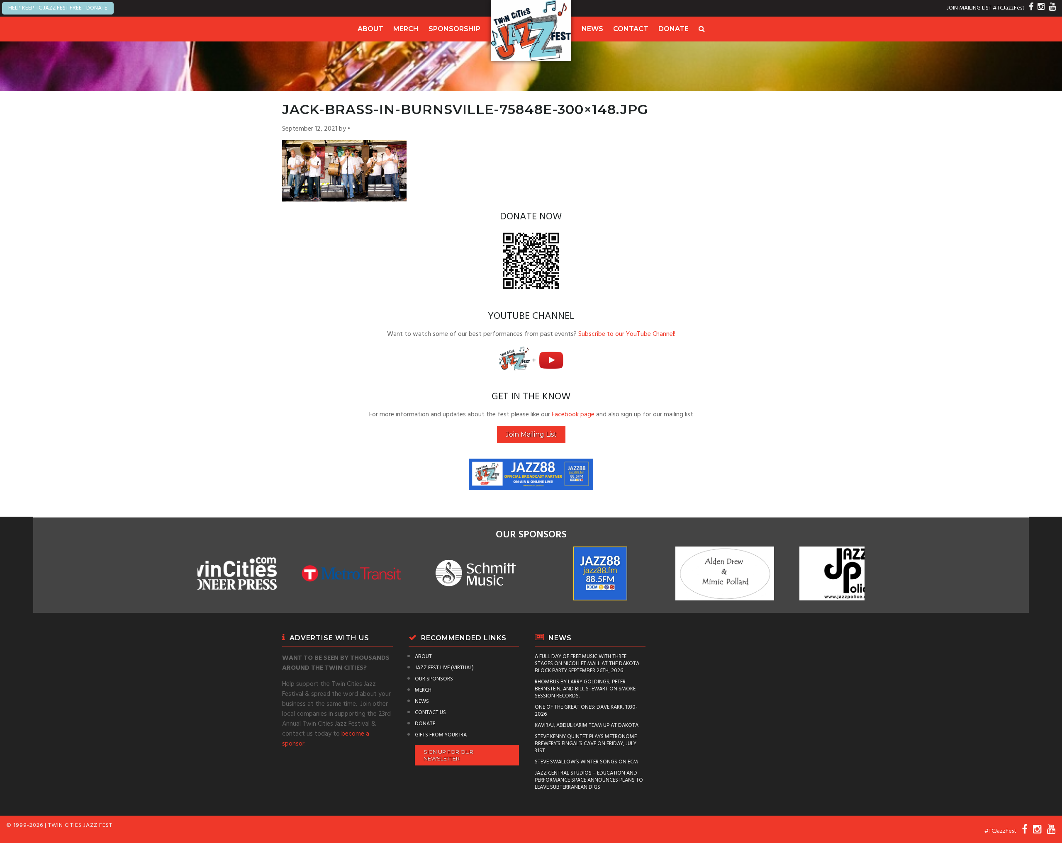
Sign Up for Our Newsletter (448, 755)
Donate (673, 29)
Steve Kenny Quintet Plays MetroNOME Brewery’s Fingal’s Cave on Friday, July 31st (586, 743)
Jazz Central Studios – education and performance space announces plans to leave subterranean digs (589, 780)
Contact (630, 29)
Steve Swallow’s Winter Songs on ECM (586, 762)
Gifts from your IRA (441, 735)
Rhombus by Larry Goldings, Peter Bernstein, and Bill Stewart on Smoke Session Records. (585, 689)
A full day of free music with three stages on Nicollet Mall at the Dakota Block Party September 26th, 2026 (587, 663)
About (370, 29)
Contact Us (430, 712)
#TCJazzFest (1009, 8)
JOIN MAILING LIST (969, 8)
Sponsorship (454, 29)
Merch (406, 29)
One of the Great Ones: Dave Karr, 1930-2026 (586, 711)
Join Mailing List (531, 434)
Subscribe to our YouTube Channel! (626, 334)
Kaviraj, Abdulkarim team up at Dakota (586, 725)
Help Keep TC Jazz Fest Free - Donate (57, 8)
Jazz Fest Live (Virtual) (444, 667)
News (592, 29)
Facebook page (573, 414)
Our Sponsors (434, 679)
